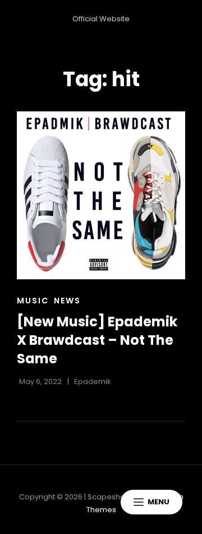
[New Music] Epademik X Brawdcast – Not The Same (97, 339)
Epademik (92, 381)
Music (33, 300)
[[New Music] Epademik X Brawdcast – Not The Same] (101, 195)
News (67, 300)
